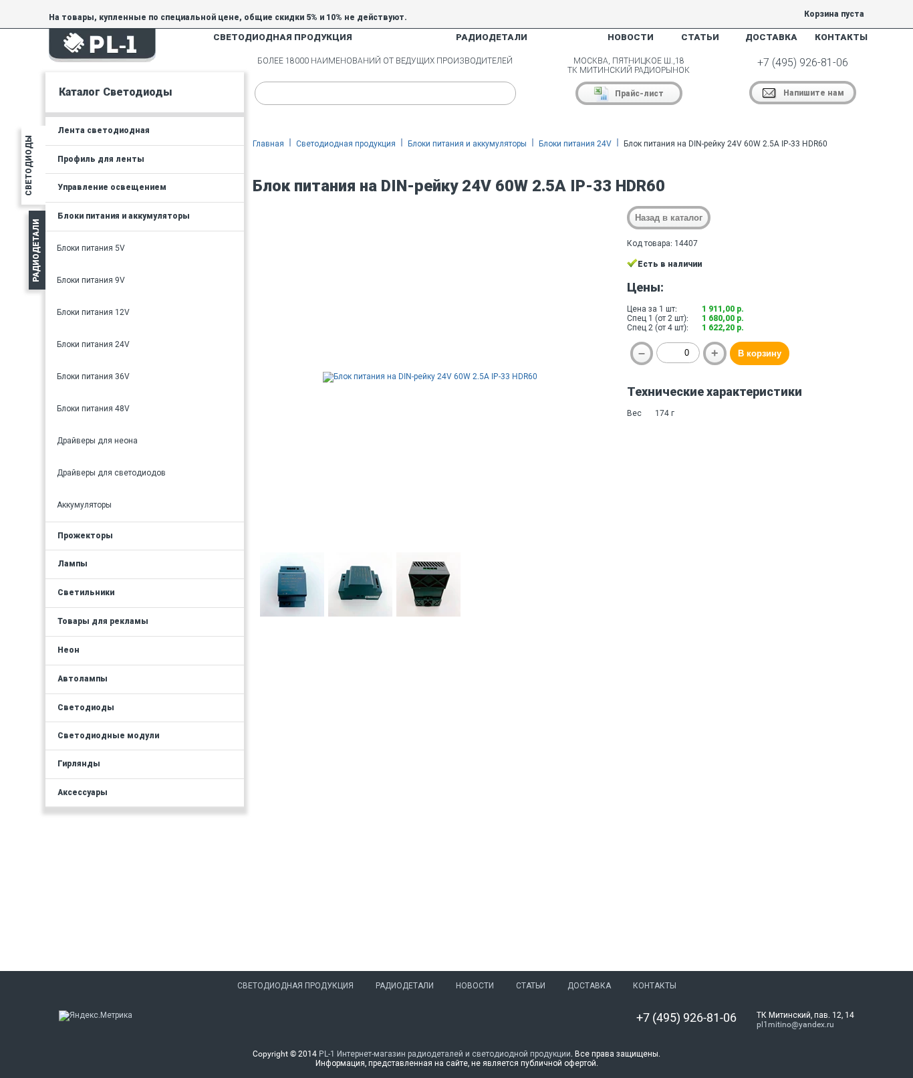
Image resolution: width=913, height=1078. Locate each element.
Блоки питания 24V (575, 143)
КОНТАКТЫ (841, 37)
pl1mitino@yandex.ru (795, 1024)
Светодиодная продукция (346, 143)
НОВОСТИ (631, 37)
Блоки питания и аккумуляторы (467, 143)
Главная (268, 143)
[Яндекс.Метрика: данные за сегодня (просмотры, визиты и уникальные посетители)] (95, 1015)
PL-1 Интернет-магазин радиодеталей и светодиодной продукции (445, 1054)
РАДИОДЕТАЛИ (491, 37)
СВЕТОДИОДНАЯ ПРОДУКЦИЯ (282, 37)
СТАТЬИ (700, 37)
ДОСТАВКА (771, 37)
